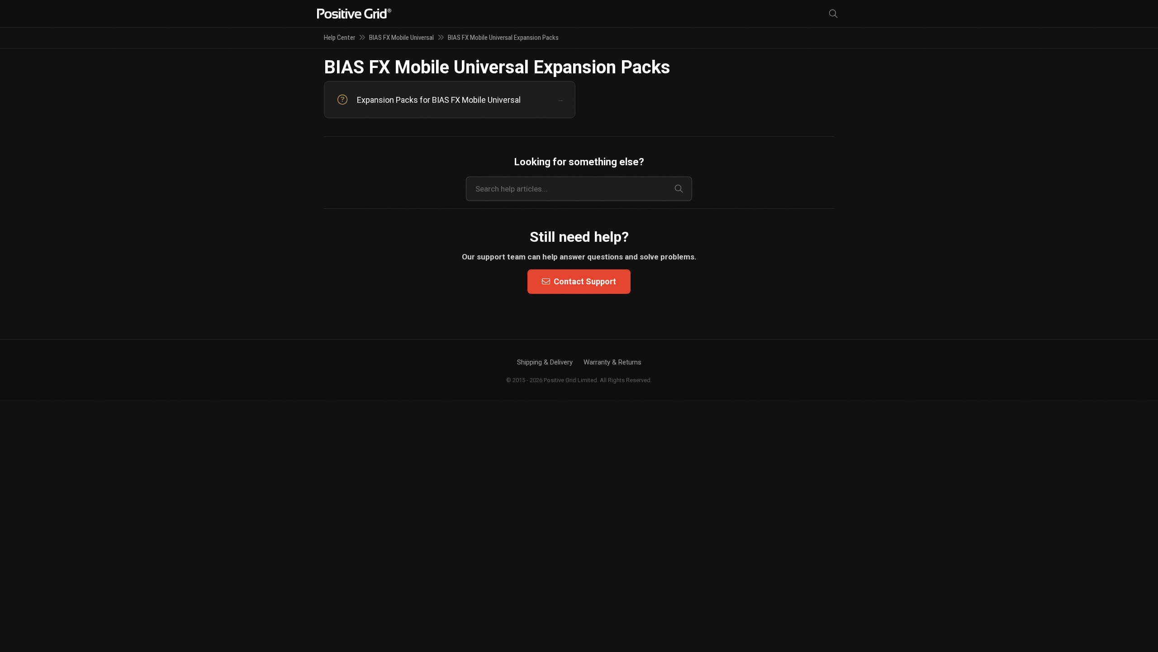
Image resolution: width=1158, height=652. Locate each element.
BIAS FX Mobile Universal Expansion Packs (503, 38)
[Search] (833, 13)
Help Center (339, 38)
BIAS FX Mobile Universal (401, 38)
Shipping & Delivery (545, 362)
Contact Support (585, 281)
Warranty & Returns (612, 362)
